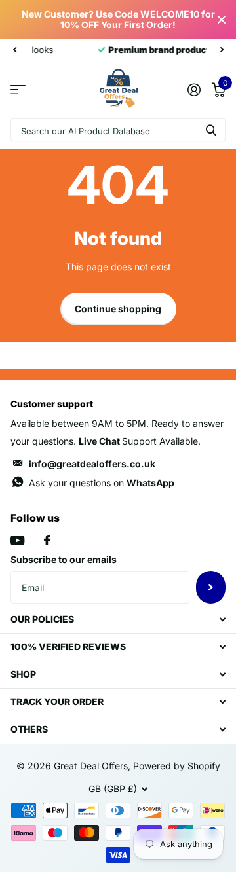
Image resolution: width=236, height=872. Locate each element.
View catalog (18, 89)
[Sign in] (194, 89)
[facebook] (47, 540)
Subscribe (211, 587)
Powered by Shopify (176, 765)
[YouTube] (17, 540)
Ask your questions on (101, 482)
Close (221, 19)
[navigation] (14, 50)
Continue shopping (118, 308)
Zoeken (211, 129)
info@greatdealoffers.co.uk (92, 463)
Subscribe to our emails (63, 559)
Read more (179, 50)
